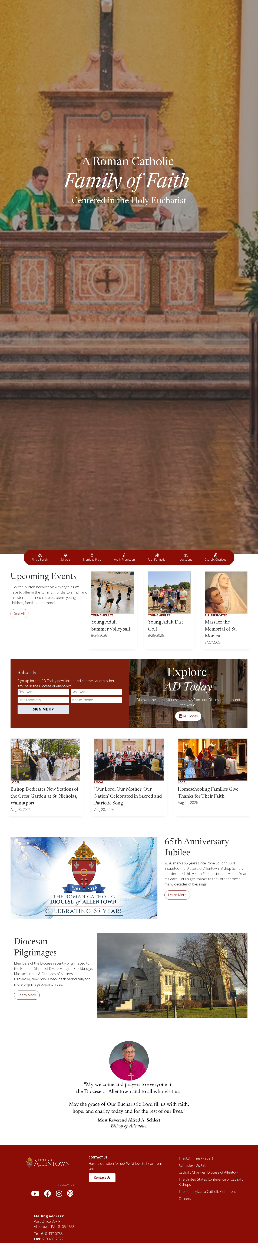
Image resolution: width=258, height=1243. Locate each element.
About (93, 9)
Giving (228, 9)
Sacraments (139, 9)
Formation (114, 9)
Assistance (164, 9)
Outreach (207, 9)
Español (186, 9)
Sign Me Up (43, 921)
